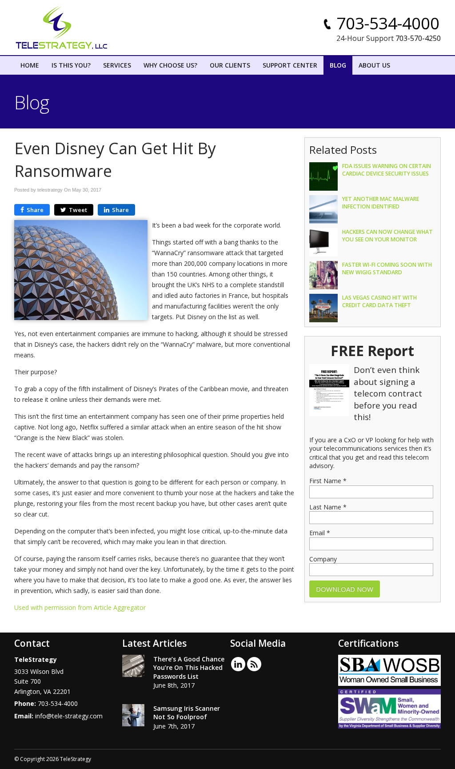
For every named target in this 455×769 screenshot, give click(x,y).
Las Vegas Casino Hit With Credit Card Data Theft (379, 301)
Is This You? (71, 65)
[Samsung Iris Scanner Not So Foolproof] (133, 716)
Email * (319, 533)
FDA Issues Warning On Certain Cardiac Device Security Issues (386, 169)
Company (323, 559)
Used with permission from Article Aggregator (80, 607)
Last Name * (328, 507)
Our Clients (230, 65)
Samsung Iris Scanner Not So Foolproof (186, 712)
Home (29, 65)
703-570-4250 (418, 38)
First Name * (328, 481)
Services (117, 65)
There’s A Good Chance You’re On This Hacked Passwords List (188, 668)
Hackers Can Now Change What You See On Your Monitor (387, 235)
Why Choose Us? (170, 65)
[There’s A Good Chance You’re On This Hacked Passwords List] (133, 667)
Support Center (290, 65)
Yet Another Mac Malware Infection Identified (380, 202)
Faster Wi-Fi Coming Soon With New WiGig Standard (387, 268)
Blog (338, 65)
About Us (374, 65)
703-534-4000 (387, 23)
